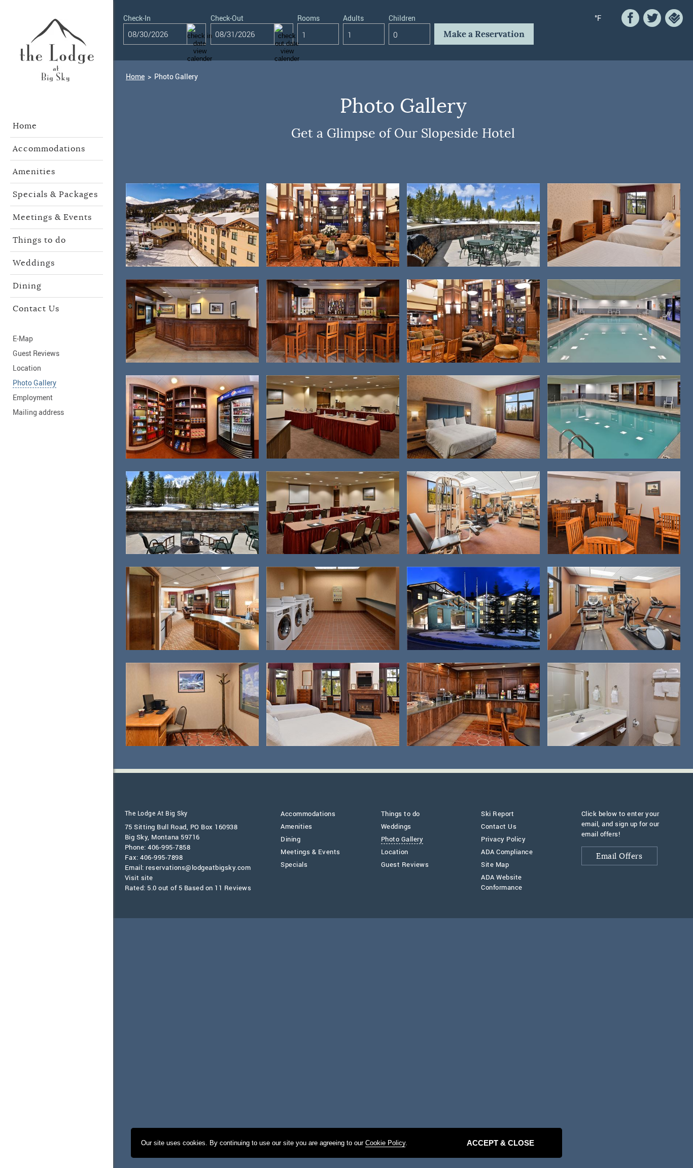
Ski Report (497, 813)
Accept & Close (500, 1143)
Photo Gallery (34, 382)
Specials (294, 864)
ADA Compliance (507, 851)
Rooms (308, 19)
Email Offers (619, 856)
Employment (33, 397)
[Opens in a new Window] (630, 18)
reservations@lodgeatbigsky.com (198, 867)
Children (402, 19)
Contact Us (36, 309)
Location (27, 368)
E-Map (23, 338)
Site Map (495, 864)
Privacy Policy (503, 838)
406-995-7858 (169, 847)
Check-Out (227, 19)
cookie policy (385, 1143)
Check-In (137, 19)
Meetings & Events (52, 217)
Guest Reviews (36, 353)
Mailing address (38, 412)
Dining (27, 286)
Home (25, 126)
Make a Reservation (484, 34)
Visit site (139, 877)
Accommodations (49, 149)
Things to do (39, 240)
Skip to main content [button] (41, 8)
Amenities (34, 172)
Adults (353, 19)
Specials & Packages (55, 194)
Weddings (34, 263)
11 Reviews (233, 887)
